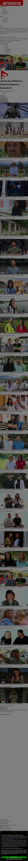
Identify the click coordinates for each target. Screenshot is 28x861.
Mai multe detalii (10, 839)
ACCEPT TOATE (14, 857)
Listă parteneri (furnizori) (4, 854)
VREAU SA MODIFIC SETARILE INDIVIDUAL (14, 858)
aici (22, 843)
